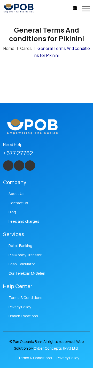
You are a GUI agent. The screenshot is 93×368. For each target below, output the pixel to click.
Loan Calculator (22, 263)
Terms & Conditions (25, 297)
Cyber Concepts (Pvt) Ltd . (56, 348)
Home (8, 48)
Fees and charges (24, 221)
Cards (26, 48)
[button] (86, 9)
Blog (12, 211)
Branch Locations (23, 315)
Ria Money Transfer (25, 254)
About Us (17, 193)
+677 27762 (18, 153)
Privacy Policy (20, 306)
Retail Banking (20, 245)
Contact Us (18, 202)
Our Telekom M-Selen (27, 273)
